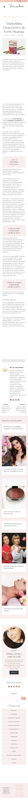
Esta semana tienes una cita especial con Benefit (6, 408)
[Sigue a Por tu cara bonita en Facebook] (11, 400)
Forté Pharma (7, 360)
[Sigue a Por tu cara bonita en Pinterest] (18, 400)
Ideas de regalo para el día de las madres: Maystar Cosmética (21, 408)
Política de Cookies (19, 789)
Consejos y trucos (14, 718)
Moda (14, 751)
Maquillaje (14, 747)
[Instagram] (25, 1)
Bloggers (14, 714)
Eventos (14, 740)
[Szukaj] (23, 698)
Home (4, 16)
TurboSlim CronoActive (18, 360)
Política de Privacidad (19, 795)
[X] (23, 1)
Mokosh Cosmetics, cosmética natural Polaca (14, 567)
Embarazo (14, 736)
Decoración (14, 732)
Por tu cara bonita (11, 35)
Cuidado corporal (14, 725)
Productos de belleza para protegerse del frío (12, 525)
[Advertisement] (14, 88)
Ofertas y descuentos (14, 755)
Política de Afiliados (19, 786)
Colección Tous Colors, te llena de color (12, 513)
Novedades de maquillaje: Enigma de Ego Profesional (13, 428)
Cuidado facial (14, 729)
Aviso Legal (19, 792)
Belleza (14, 20)
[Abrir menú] (4, 6)
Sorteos (14, 759)
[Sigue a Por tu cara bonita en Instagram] (16, 400)
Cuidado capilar (14, 721)
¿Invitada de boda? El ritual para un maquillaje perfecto (13, 470)
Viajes (14, 762)
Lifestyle (14, 744)
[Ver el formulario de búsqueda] (18, 1)
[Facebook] (20, 1)
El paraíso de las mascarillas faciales (13, 610)
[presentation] (14, 451)
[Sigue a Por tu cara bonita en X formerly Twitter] (13, 400)
